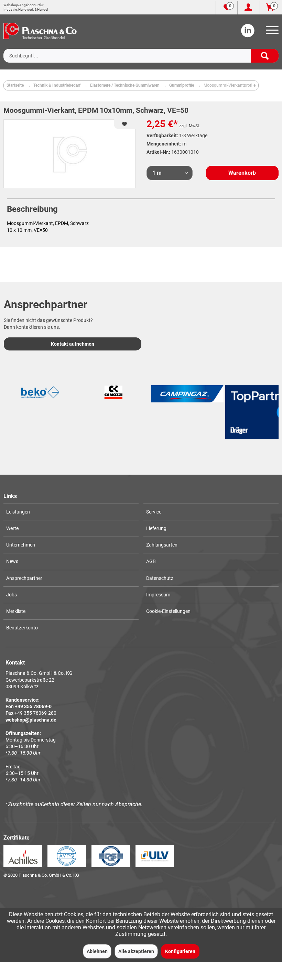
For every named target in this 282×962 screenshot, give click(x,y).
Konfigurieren (180, 951)
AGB (151, 561)
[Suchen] (265, 56)
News (12, 561)
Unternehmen (20, 545)
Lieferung (156, 528)
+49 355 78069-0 (33, 706)
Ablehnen (97, 951)
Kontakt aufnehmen (72, 344)
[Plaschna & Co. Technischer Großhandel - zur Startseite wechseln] (40, 31)
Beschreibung (32, 209)
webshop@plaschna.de (31, 720)
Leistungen (18, 512)
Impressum (158, 594)
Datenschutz (159, 578)
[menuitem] (271, 32)
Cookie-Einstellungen (168, 611)
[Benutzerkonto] (249, 7)
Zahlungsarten (161, 545)
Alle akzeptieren (136, 951)
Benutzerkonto (22, 627)
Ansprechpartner (24, 578)
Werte (12, 528)
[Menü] (271, 32)
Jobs (11, 594)
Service (153, 512)
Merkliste (15, 611)
